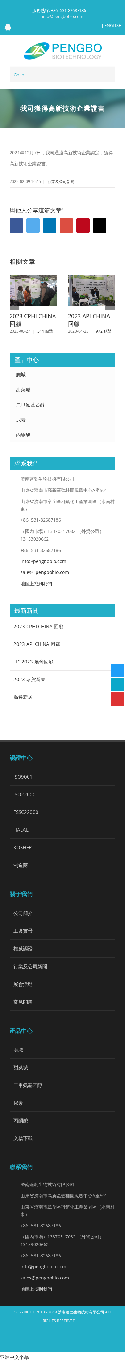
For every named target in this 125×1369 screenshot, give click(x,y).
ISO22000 (24, 794)
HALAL (21, 829)
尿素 (21, 419)
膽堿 (21, 374)
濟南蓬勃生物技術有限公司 (81, 1312)
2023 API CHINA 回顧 (89, 319)
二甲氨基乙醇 (30, 404)
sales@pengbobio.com (45, 572)
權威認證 (23, 948)
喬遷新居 (23, 697)
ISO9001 (23, 777)
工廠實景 (23, 931)
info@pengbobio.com (62, 16)
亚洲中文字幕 (14, 1357)
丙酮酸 (23, 435)
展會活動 (23, 984)
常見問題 (23, 1001)
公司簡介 (23, 913)
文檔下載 (23, 1138)
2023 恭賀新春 (29, 679)
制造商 (20, 865)
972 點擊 (103, 331)
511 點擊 (45, 331)
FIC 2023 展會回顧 (33, 661)
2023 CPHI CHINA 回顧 (33, 319)
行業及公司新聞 (60, 181)
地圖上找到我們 (36, 583)
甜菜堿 (23, 389)
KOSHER (22, 847)
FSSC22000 (25, 812)
